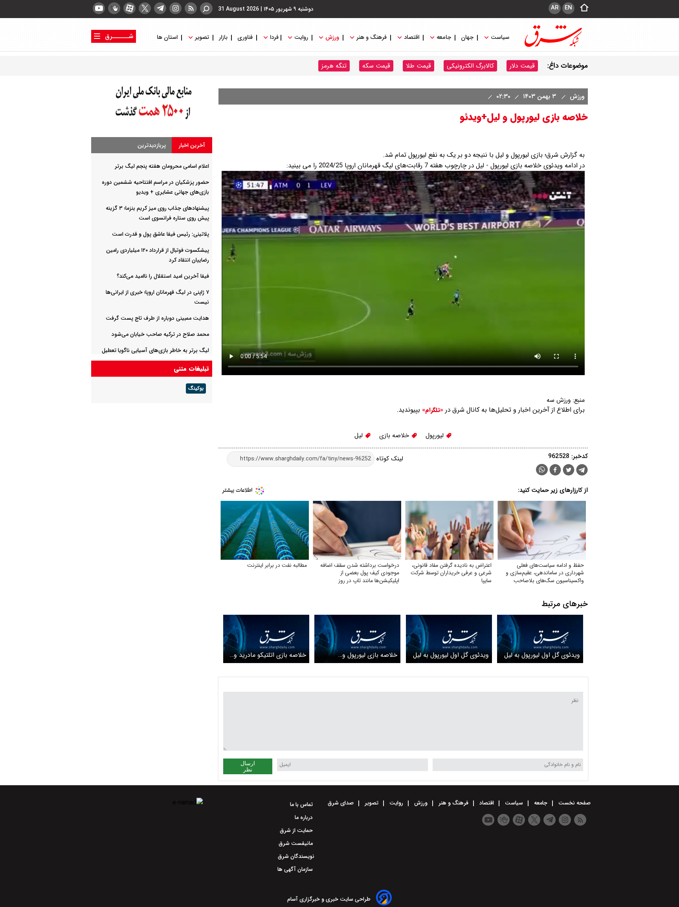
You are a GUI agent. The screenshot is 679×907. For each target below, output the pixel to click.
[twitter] (145, 8)
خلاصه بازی (395, 435)
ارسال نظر (247, 766)
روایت (301, 37)
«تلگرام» (431, 410)
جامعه (444, 37)
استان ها (168, 37)
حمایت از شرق (297, 830)
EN (568, 8)
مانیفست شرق (296, 843)
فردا (273, 37)
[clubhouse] (114, 8)
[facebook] (555, 471)
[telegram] (160, 8)
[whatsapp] (542, 469)
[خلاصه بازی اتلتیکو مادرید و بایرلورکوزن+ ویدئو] (266, 639)
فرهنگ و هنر (371, 37)
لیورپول (436, 435)
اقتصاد (411, 37)
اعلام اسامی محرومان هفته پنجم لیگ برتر (162, 166)
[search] (206, 8)
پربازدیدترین (152, 145)
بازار (223, 37)
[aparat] (129, 8)
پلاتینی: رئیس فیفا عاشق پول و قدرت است (160, 234)
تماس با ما (302, 804)
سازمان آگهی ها (295, 869)
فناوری (245, 37)
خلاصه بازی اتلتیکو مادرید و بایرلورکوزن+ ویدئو (270, 655)
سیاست (500, 37)
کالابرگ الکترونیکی (470, 66)
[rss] (191, 8)
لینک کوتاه (388, 459)
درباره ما (304, 817)
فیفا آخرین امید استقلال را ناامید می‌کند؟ (163, 276)
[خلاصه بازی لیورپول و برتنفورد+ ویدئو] (357, 639)
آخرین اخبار (192, 145)
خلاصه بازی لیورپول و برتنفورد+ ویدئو (369, 655)
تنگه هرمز (334, 66)
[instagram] (175, 8)
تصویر (202, 37)
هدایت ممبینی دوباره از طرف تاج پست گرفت (157, 318)
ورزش (332, 37)
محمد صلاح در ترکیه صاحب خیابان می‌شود (160, 334)
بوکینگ (196, 388)
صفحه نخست (574, 803)
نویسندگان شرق (296, 856)
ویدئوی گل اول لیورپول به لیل (542, 655)
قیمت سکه (376, 66)
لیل (359, 435)
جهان (467, 37)
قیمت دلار (522, 66)
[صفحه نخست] (582, 8)
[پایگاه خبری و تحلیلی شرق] (552, 46)
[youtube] (99, 8)
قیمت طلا (418, 66)
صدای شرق (341, 803)
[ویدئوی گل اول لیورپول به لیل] (540, 639)
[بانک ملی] (152, 120)
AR (554, 8)
